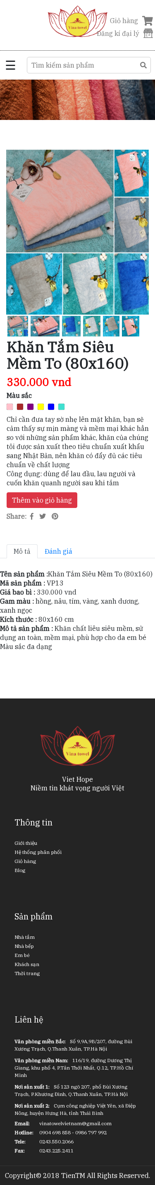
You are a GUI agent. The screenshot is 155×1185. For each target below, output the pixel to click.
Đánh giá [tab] (58, 551)
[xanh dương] (51, 407)
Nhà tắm (24, 937)
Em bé (22, 955)
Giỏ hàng (25, 861)
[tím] (30, 407)
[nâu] (20, 407)
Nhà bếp (24, 946)
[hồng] (10, 407)
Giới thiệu (25, 843)
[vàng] (41, 407)
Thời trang (27, 973)
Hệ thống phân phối (38, 852)
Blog (19, 870)
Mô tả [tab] (22, 551)
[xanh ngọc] (61, 407)
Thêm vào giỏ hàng (42, 500)
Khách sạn (26, 964)
